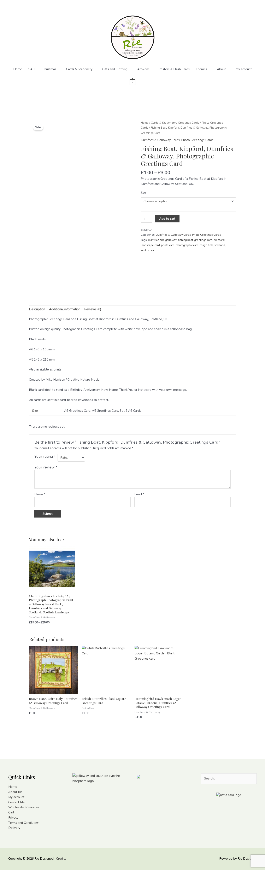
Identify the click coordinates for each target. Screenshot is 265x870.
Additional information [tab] (64, 309)
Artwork (143, 69)
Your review (45, 467)
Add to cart (167, 219)
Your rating (45, 456)
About (221, 69)
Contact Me (16, 802)
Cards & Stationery (79, 69)
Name (39, 494)
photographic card (187, 245)
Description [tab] (37, 309)
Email (139, 494)
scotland (219, 245)
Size (144, 193)
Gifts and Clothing (115, 69)
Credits (61, 859)
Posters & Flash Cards (174, 69)
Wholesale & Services (23, 807)
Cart (11, 812)
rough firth (206, 245)
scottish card (149, 250)
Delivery (14, 828)
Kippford (219, 240)
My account (244, 69)
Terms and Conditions (23, 823)
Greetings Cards (188, 123)
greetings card (203, 240)
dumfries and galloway (162, 240)
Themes (201, 69)
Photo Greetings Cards (197, 140)
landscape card (150, 245)
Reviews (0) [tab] (92, 309)
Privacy (13, 818)
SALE (32, 69)
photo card (168, 245)
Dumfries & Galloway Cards (160, 140)
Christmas (49, 69)
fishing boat (185, 240)
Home (17, 69)
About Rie (15, 792)
